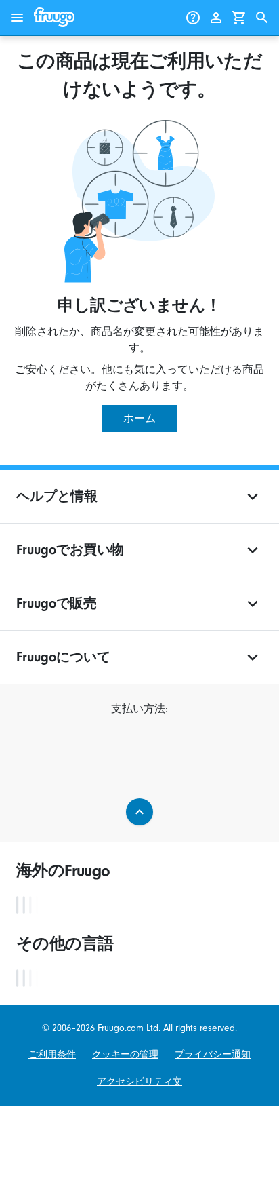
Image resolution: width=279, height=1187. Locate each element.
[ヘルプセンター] (193, 17)
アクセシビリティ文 (139, 1081)
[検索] (262, 17)
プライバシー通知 (213, 1054)
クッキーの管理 (125, 1054)
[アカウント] (216, 17)
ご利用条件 (52, 1054)
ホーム (139, 418)
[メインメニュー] (16, 17)
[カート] (239, 17)
